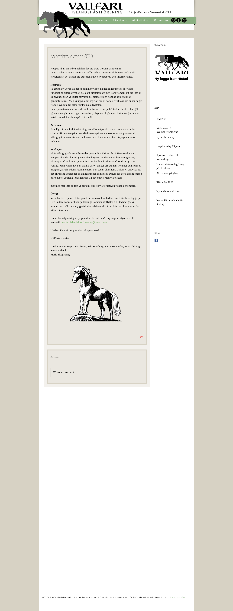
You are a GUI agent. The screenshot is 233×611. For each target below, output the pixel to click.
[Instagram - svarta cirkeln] (173, 20)
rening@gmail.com (157, 597)
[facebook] (178, 20)
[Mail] (184, 20)
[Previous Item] (159, 64)
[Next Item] (184, 64)
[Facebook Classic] (156, 240)
